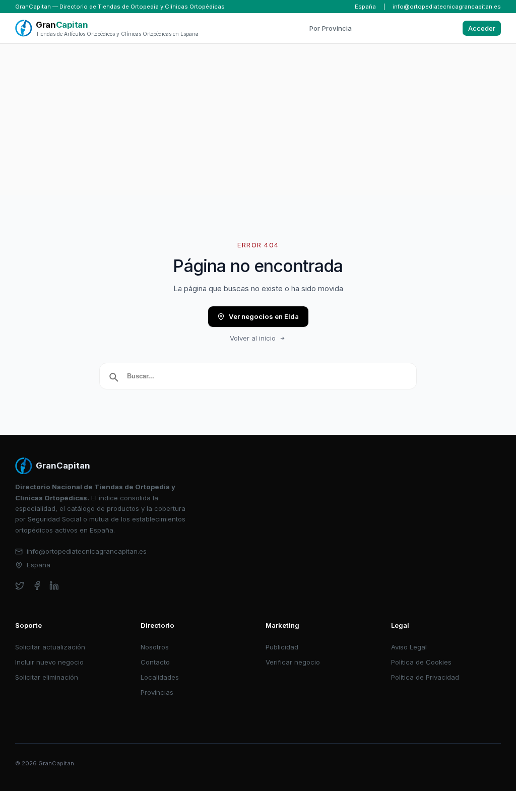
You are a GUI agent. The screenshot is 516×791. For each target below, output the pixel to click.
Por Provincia (330, 28)
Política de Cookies (421, 662)
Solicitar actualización (50, 647)
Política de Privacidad (425, 677)
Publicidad (282, 647)
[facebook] (37, 585)
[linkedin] (54, 585)
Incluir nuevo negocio (49, 662)
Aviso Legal (409, 647)
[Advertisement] (258, 119)
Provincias (157, 692)
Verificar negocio (293, 662)
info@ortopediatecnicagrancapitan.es (447, 6)
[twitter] (20, 585)
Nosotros (155, 647)
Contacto (155, 662)
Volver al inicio (253, 338)
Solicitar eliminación (46, 677)
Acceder (481, 28)
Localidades (160, 677)
